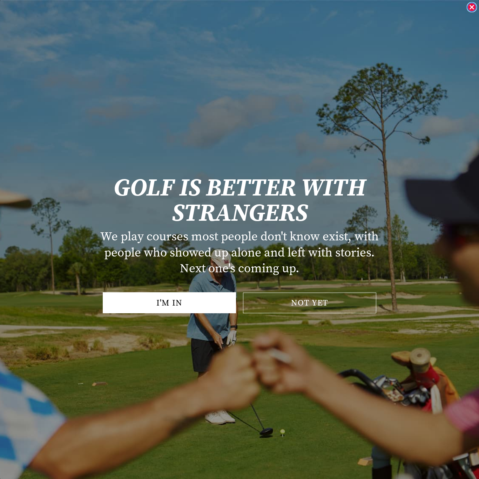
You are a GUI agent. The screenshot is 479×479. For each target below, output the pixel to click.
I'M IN (169, 302)
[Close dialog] (471, 7)
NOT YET (309, 302)
